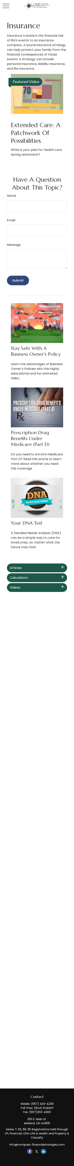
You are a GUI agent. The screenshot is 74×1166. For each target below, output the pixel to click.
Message (14, 244)
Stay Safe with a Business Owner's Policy (36, 351)
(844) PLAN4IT (44, 1108)
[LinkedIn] (43, 1151)
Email (11, 220)
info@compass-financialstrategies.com (37, 1145)
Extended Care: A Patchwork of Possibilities (35, 133)
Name (11, 195)
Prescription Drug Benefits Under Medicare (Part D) (30, 438)
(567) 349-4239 (42, 1104)
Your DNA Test (26, 523)
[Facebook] (29, 1151)
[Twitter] (36, 1151)
